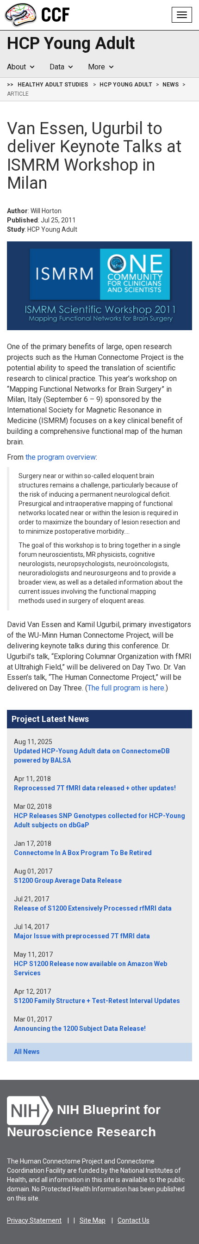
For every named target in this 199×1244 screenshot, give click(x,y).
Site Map (93, 1220)
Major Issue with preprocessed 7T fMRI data (82, 936)
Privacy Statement (34, 1220)
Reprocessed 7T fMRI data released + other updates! (95, 788)
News (170, 84)
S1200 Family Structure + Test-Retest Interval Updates (97, 1000)
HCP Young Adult (71, 44)
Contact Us (133, 1220)
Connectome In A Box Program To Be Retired (83, 852)
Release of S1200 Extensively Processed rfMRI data (93, 908)
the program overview (60, 457)
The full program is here (125, 688)
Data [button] (59, 66)
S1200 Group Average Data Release (68, 880)
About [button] (18, 66)
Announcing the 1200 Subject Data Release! (80, 1028)
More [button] (98, 66)
